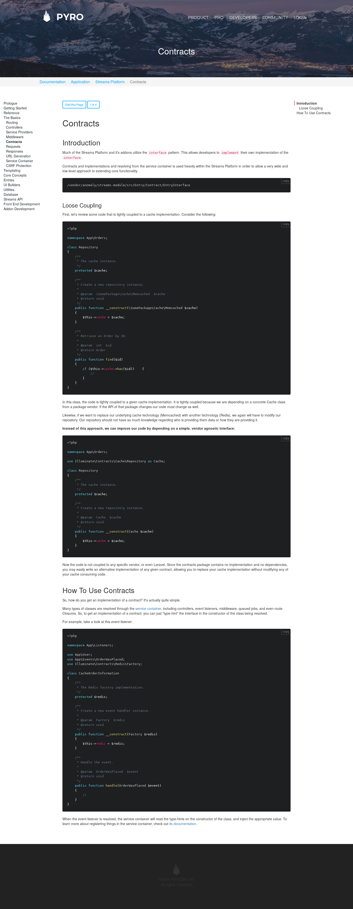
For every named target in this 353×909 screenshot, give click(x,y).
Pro (219, 17)
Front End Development (22, 204)
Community (275, 17)
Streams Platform (110, 81)
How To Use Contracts (314, 112)
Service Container (19, 160)
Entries (9, 180)
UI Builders (12, 184)
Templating (12, 170)
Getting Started (15, 108)
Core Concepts (15, 175)
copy (286, 181)
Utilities (9, 189)
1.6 (92, 104)
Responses (14, 151)
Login (300, 17)
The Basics (12, 117)
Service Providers (19, 132)
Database (11, 194)
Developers (243, 17)
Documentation (53, 81)
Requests (13, 146)
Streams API (13, 199)
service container (148, 608)
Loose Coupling (311, 108)
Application (80, 81)
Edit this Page (74, 104)
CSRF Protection (18, 165)
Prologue (10, 103)
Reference (11, 112)
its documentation (182, 823)
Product (198, 17)
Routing (12, 122)
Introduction (307, 103)
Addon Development (19, 208)
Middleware (15, 136)
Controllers (14, 127)
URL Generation (18, 156)
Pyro (69, 17)
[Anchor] (103, 142)
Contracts (14, 141)
